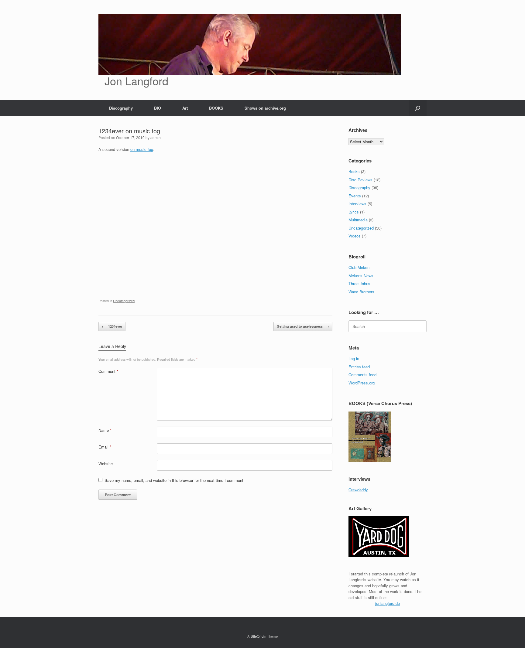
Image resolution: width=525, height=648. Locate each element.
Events (354, 196)
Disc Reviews (360, 179)
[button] (418, 108)
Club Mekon (358, 267)
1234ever (112, 326)
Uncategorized (124, 300)
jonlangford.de (387, 603)
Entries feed (359, 367)
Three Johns (359, 283)
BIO (157, 108)
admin (155, 137)
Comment (108, 371)
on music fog (141, 149)
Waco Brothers (361, 292)
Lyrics (353, 212)
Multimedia (358, 220)
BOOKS (216, 108)
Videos (354, 236)
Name (105, 430)
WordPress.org (361, 383)
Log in (353, 358)
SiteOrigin (258, 636)
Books (354, 171)
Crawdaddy (358, 490)
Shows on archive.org (265, 108)
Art (185, 108)
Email (104, 447)
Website (105, 463)
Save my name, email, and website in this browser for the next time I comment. (175, 480)
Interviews (357, 203)
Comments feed (362, 374)
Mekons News (360, 275)
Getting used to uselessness (303, 326)
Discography (121, 108)
